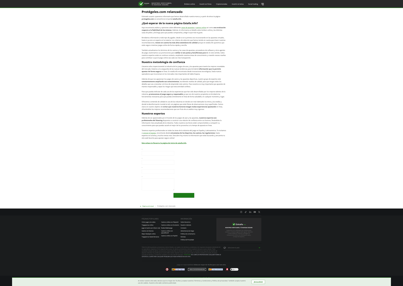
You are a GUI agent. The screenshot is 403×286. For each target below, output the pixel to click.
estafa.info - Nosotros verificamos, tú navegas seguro (155, 4)
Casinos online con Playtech (170, 222)
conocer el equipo (149, 133)
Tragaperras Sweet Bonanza (150, 237)
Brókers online (189, 4)
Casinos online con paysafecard (167, 232)
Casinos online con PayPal (169, 236)
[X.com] (259, 212)
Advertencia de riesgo (187, 231)
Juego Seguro (178, 269)
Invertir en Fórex (205, 4)
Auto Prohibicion (227, 269)
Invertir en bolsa (238, 4)
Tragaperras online (147, 225)
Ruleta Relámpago (167, 228)
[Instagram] (241, 212)
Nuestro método (186, 225)
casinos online (201, 27)
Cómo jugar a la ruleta (148, 222)
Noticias (183, 237)
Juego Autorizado (215, 269)
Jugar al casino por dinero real (151, 228)
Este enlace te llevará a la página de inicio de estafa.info (164, 143)
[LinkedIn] (250, 212)
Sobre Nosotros (185, 222)
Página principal (148, 206)
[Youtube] (254, 212)
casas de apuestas (187, 27)
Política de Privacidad (187, 240)
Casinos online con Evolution (170, 225)
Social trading (253, 4)
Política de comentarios (188, 234)
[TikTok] (245, 212)
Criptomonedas (221, 4)
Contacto (183, 228)
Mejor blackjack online (149, 234)
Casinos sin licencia (147, 231)
